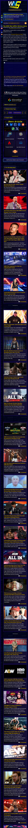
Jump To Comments (9, 139)
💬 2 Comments (22, 548)
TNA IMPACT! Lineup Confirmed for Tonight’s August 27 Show (13, 706)
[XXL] (18, 23)
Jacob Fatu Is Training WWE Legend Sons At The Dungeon (15, 814)
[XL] (15, 23)
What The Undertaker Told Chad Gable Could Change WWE (15, 325)
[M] (12, 23)
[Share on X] (17, 129)
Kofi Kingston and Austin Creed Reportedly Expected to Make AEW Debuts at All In (14, 541)
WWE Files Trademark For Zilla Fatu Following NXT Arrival (13, 267)
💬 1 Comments (22, 498)
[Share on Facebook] (15, 125)
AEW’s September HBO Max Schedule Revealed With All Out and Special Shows (14, 680)
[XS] (9, 23)
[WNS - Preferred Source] (15, 100)
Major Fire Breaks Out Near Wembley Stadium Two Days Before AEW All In (13, 404)
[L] (14, 23)
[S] (11, 23)
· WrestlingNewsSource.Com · (15, 9)
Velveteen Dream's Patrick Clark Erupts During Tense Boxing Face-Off (13, 378)
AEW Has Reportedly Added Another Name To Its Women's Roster (14, 760)
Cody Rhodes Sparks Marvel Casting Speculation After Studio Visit (13, 653)
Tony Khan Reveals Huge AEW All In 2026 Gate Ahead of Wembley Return (14, 516)
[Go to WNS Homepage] (14, 5)
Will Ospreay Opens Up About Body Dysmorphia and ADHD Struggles (13, 786)
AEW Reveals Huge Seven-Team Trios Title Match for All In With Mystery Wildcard (14, 566)
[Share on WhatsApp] (13, 129)
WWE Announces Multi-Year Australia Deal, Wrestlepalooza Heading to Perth (14, 437)
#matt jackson (17, 112)
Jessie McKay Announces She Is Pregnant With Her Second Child (14, 293)
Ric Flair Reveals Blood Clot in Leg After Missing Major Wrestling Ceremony (14, 490)
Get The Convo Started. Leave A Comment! (15, 159)
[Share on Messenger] (19, 125)
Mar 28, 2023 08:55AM (18, 85)
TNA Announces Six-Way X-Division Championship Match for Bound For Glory (14, 594)
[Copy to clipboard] (7, 125)
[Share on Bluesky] (11, 125)
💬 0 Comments (22, 193)
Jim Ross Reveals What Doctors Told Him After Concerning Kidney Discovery (14, 621)
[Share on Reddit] (23, 125)
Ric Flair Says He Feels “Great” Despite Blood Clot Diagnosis (13, 185)
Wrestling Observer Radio (17, 34)
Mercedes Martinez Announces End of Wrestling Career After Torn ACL (13, 351)
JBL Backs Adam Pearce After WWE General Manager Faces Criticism (15, 211)
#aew (10, 112)
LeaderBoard (15, 156)
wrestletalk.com (12, 104)
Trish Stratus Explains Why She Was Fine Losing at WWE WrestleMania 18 (14, 732)
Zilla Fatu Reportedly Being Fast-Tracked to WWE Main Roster (14, 464)
